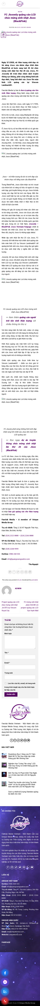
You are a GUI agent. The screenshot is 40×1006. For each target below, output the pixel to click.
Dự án (20, 11)
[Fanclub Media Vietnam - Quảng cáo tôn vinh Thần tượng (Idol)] (20, 4)
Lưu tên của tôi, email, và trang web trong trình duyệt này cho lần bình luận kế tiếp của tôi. (19, 686)
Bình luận (8, 634)
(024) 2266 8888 (26, 536)
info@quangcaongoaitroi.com (18, 559)
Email (7, 663)
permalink (34, 580)
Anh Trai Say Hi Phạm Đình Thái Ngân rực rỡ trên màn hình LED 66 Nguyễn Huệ (22, 775)
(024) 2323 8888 (11, 536)
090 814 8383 (16, 915)
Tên (6, 653)
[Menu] (3, 4)
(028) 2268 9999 (11, 549)
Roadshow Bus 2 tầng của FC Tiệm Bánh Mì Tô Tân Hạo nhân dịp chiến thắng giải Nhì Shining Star (21, 756)
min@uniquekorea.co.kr (15, 932)
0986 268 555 (14, 554)
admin (28, 27)
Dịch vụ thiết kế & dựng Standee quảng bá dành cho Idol (23, 793)
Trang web (8, 673)
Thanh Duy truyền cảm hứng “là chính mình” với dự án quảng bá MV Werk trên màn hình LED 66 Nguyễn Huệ (22, 784)
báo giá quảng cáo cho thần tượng (23, 512)
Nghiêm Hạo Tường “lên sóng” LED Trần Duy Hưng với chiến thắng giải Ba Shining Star (23, 766)
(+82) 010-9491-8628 (19, 929)
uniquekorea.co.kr (15, 935)
